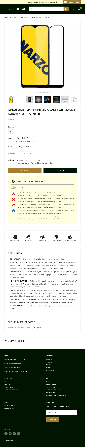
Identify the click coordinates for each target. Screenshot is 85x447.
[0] (78, 9)
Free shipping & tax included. (25, 141)
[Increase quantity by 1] (30, 154)
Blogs (48, 381)
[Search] (66, 9)
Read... (40, 328)
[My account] (74, 9)
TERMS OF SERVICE (51, 387)
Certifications (9, 408)
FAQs (6, 381)
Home (6, 17)
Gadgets (49, 362)
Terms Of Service (9, 406)
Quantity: (11, 154)
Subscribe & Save (73, 2)
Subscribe (53, 419)
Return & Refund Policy (54, 393)
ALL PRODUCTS (14, 17)
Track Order (8, 387)
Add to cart (25, 170)
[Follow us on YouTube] (18, 433)
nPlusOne (11, 119)
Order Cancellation (11, 390)
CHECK (40, 160)
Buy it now (60, 170)
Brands (48, 365)
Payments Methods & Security (56, 395)
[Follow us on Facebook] (6, 433)
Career (48, 367)
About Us (49, 359)
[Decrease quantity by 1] (18, 154)
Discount (7, 384)
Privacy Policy (51, 384)
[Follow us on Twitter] (10, 433)
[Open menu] (5, 9)
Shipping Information (53, 390)
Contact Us (50, 370)
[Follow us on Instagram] (14, 433)
